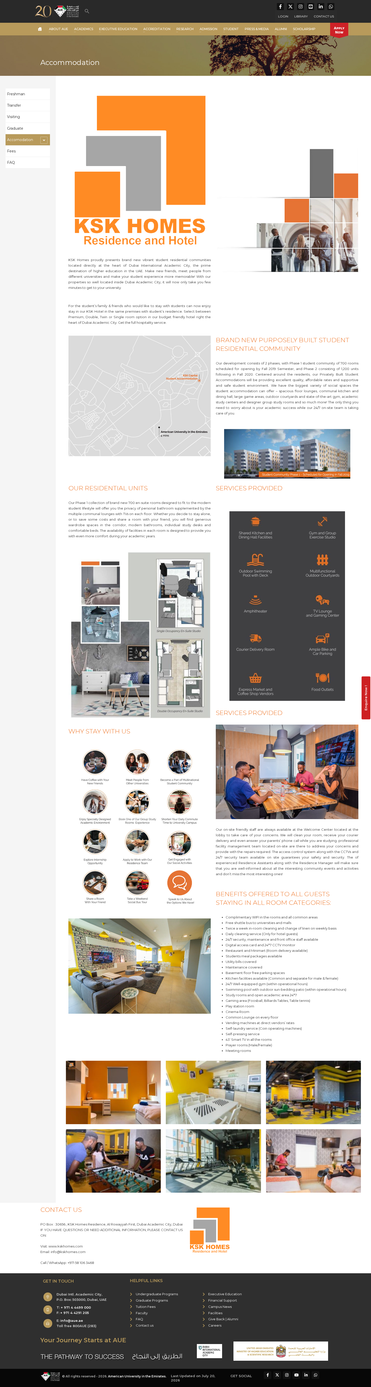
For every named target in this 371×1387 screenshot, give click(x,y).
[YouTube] (310, 6)
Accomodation (20, 139)
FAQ (11, 162)
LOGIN (283, 16)
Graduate (15, 128)
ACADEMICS (83, 29)
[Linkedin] (320, 6)
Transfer (14, 105)
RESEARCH (185, 29)
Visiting (13, 116)
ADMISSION (208, 29)
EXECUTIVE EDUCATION (118, 29)
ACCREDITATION (156, 29)
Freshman (16, 94)
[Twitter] (290, 6)
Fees (11, 151)
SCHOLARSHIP (304, 29)
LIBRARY (301, 16)
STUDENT (231, 29)
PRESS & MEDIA (257, 29)
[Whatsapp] (330, 6)
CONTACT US (324, 16)
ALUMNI (281, 29)
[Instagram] (300, 6)
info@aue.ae (71, 1321)
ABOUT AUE (58, 29)
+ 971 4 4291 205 (74, 1313)
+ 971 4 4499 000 (76, 1307)
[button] (87, 11)
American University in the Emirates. (137, 1376)
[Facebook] (280, 6)
